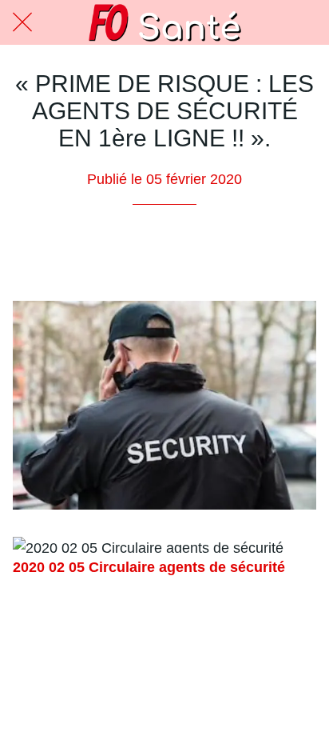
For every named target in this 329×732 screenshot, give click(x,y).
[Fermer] (22, 22)
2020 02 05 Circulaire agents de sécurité (149, 567)
